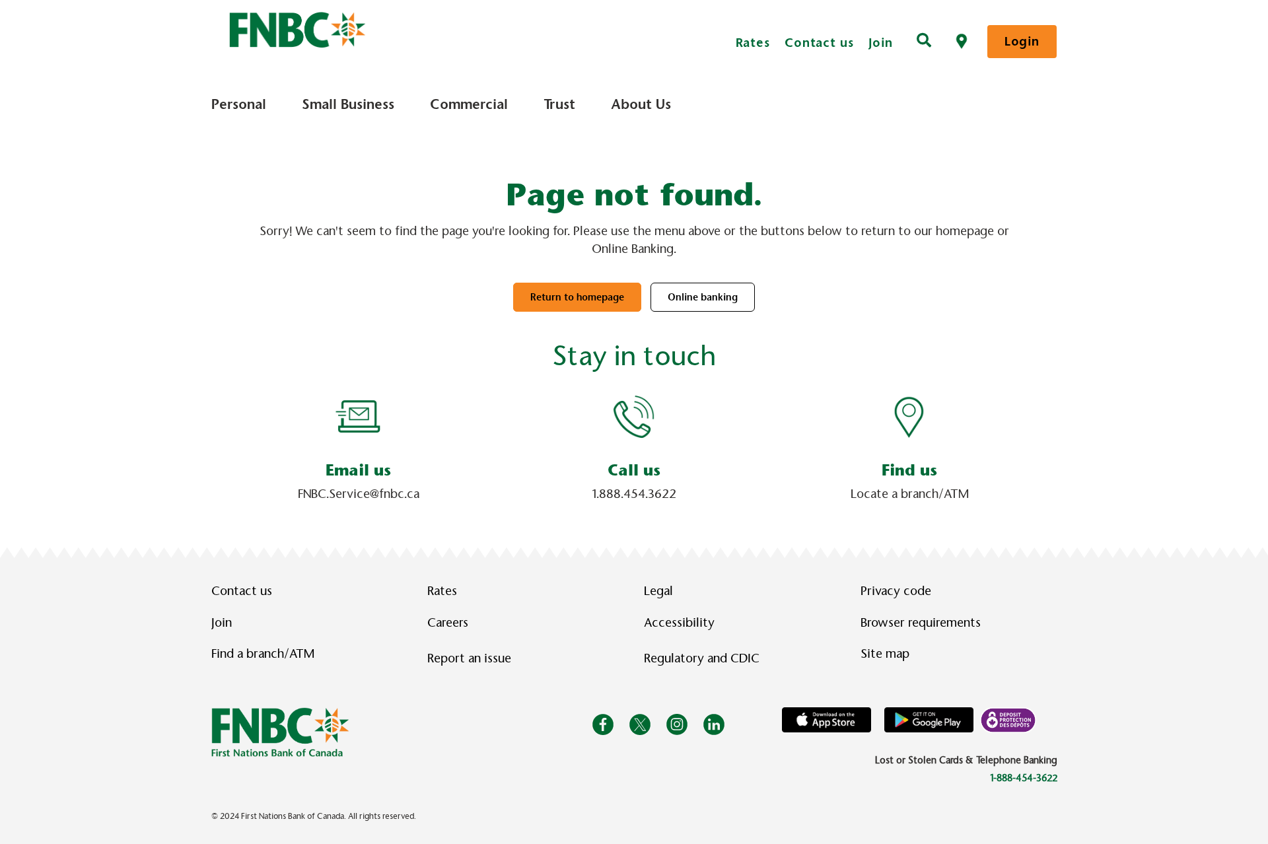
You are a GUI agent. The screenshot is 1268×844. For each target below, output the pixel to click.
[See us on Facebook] (603, 724)
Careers (447, 623)
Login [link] (1021, 41)
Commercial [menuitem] (469, 104)
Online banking (703, 297)
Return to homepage (577, 297)
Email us (358, 470)
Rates (753, 42)
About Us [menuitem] (641, 104)
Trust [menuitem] (559, 104)
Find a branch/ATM (262, 654)
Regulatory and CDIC (704, 658)
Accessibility (679, 623)
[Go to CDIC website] (1008, 719)
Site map (885, 654)
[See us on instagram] (676, 724)
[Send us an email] (358, 416)
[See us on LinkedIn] (713, 724)
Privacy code (896, 591)
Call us (634, 470)
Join (881, 42)
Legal (658, 591)
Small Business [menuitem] (348, 104)
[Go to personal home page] (280, 731)
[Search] (924, 42)
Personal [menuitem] (238, 104)
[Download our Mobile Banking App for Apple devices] (826, 719)
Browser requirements (921, 623)
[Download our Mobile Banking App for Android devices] (928, 719)
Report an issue (469, 658)
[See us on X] (640, 724)
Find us (909, 470)
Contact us (819, 42)
